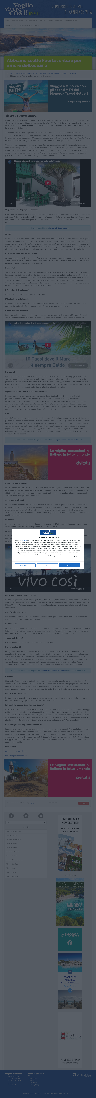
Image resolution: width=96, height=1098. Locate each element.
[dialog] (48, 549)
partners (24, 540)
